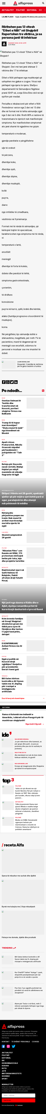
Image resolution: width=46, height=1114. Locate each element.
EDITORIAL (32, 10)
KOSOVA (5, 1066)
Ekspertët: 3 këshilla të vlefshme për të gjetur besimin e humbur (30, 365)
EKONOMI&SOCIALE (10, 1063)
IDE (40, 10)
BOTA (4, 1068)
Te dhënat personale (20, 1042)
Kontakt (5, 1042)
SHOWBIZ (6, 1076)
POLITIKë (20, 10)
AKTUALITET (8, 10)
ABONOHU (7, 1100)
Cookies (35, 1042)
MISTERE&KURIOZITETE (12, 1073)
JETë (4, 1071)
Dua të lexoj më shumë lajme (13, 698)
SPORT (5, 1079)
